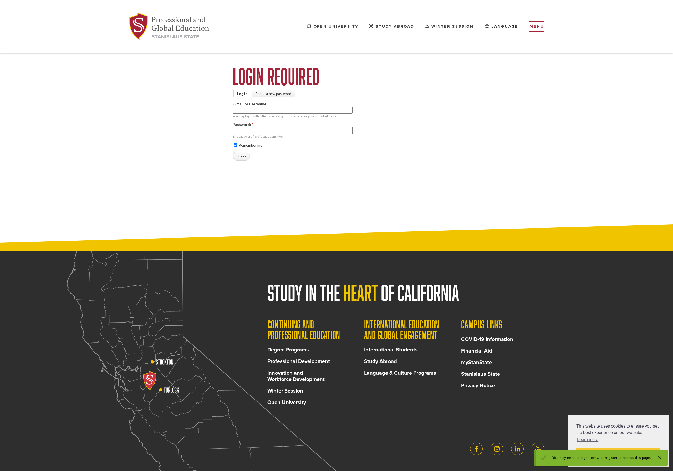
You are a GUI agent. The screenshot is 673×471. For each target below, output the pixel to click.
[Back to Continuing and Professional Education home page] (169, 26)
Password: (243, 124)
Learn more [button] (587, 439)
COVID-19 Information (487, 339)
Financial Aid (476, 351)
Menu (536, 26)
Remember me (250, 145)
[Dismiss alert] (660, 457)
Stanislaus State (480, 374)
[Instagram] (497, 449)
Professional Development (298, 361)
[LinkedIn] (517, 449)
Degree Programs (288, 350)
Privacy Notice (478, 386)
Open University (286, 402)
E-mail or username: (251, 104)
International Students (391, 350)
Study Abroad (380, 361)
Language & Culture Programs (400, 373)
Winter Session (285, 391)
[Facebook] (476, 449)
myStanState (476, 362)
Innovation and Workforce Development (296, 376)
